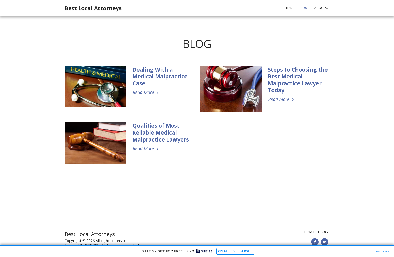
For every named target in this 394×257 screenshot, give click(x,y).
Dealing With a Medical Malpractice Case (160, 76)
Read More (144, 92)
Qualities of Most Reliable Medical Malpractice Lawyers (160, 132)
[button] (314, 8)
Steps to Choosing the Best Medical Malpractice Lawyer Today (298, 80)
